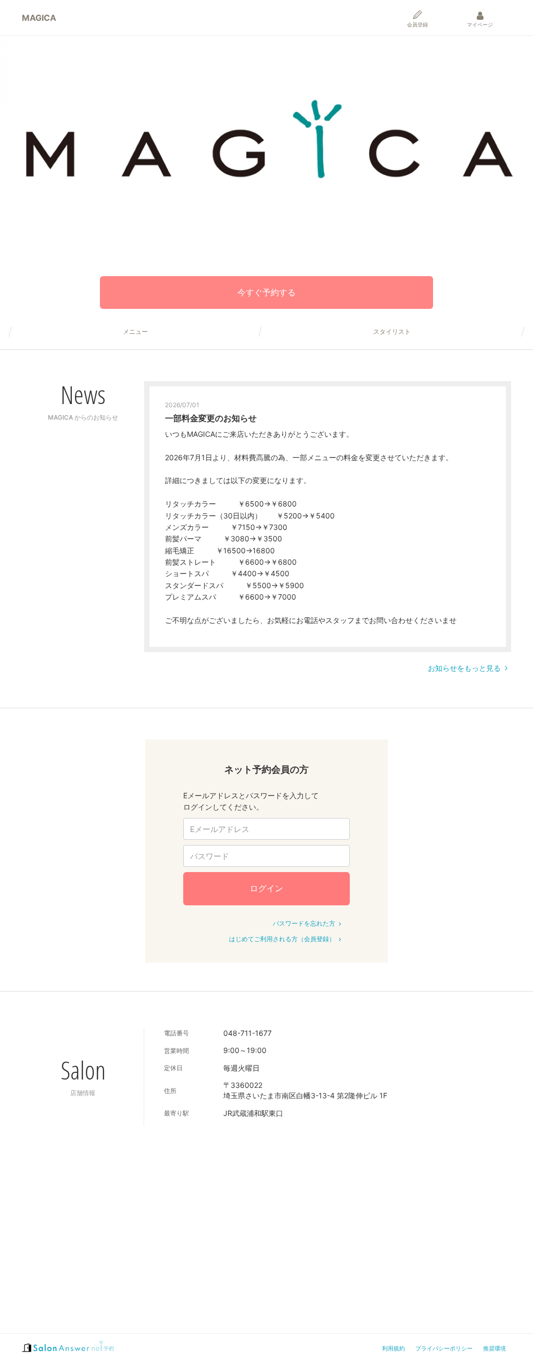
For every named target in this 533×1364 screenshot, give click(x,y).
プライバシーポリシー (444, 1348)
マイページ (480, 24)
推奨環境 (494, 1348)
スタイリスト (392, 332)
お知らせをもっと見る (464, 668)
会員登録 (417, 24)
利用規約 (393, 1348)
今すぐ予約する (266, 292)
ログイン (266, 888)
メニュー (135, 332)
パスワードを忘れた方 (304, 923)
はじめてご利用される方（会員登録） (282, 939)
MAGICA (39, 17)
